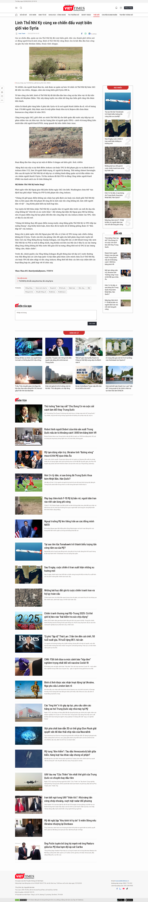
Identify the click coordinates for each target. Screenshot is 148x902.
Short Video (86, 15)
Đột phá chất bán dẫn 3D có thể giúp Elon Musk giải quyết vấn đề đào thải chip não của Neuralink (70, 730)
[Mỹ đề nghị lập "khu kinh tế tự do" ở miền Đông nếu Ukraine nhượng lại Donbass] (28, 828)
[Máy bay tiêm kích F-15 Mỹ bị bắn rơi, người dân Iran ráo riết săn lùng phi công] (118, 209)
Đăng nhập (128, 8)
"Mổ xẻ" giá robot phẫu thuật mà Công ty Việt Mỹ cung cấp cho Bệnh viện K (88, 360)
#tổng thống (28, 288)
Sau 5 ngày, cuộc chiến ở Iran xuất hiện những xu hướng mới (114, 141)
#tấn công (81, 288)
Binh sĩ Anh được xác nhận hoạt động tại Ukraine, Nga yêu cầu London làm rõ (69, 684)
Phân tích (21, 400)
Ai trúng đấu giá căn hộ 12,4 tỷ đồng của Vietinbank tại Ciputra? (119, 359)
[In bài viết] (85, 33)
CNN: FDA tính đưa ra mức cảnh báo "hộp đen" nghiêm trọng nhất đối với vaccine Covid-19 (67, 661)
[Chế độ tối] (121, 8)
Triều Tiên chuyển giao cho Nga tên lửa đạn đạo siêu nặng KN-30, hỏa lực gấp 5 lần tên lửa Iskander (28, 388)
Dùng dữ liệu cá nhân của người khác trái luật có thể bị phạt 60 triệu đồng (28, 359)
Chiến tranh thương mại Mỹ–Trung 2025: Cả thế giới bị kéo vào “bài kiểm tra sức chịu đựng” (68, 615)
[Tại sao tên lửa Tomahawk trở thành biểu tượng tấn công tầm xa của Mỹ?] (118, 101)
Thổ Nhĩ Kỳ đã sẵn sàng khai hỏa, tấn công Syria (36, 281)
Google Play (129, 900)
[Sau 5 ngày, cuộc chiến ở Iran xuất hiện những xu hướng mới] (118, 128)
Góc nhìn (32, 15)
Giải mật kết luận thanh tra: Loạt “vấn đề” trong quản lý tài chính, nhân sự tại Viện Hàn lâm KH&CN (119, 388)
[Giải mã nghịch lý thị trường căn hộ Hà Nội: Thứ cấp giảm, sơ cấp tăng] (58, 375)
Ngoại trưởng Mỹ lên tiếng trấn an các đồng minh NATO (69, 523)
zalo (120, 888)
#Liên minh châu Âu (41, 288)
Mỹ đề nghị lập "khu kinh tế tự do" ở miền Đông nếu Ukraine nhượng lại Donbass (70, 822)
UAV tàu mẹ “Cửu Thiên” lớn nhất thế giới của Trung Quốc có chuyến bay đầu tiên (70, 776)
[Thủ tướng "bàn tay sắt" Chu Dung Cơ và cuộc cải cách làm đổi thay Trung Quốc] (126, 241)
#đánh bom (72, 288)
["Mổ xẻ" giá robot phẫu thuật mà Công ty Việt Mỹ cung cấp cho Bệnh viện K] (89, 347)
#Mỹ (89, 288)
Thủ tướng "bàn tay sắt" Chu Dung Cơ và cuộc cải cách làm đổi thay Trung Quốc (112, 242)
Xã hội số (23, 15)
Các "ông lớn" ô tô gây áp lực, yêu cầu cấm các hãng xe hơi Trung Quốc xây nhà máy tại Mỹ (67, 707)
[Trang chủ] (16, 15)
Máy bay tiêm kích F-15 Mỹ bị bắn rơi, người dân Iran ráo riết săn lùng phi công (114, 222)
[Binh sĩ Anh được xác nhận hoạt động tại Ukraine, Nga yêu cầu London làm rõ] (28, 690)
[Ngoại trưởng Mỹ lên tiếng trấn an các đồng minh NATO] (28, 529)
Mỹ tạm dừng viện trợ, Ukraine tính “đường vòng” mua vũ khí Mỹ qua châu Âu (112, 274)
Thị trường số (73, 15)
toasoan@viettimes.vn (122, 881)
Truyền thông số (126, 15)
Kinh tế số (42, 15)
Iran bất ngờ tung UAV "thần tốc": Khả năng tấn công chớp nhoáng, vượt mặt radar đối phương (68, 799)
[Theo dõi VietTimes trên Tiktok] (127, 889)
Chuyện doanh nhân (109, 15)
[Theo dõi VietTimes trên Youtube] (124, 889)
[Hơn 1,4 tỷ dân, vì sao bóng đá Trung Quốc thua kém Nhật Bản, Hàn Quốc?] (118, 182)
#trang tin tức (29, 292)
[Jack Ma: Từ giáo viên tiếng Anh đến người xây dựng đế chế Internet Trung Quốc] (58, 347)
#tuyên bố (53, 288)
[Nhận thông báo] (116, 8)
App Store (121, 900)
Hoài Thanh (22, 33)
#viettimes (52, 292)
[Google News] (92, 33)
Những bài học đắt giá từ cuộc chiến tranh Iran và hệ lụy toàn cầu (114, 168)
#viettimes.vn (62, 292)
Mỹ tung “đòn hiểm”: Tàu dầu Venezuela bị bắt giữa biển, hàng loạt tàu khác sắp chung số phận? (70, 753)
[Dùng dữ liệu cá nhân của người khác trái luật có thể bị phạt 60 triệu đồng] (28, 347)
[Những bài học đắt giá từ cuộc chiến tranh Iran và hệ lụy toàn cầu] (118, 155)
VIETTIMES (74, 8)
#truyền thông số (41, 292)
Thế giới (96, 15)
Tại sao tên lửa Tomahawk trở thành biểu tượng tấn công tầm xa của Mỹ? (114, 114)
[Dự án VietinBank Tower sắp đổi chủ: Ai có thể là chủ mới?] (89, 375)
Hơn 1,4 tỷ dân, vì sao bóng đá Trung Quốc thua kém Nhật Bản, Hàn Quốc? (114, 195)
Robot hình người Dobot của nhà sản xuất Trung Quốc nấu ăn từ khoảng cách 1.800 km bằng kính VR (111, 258)
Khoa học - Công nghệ (57, 15)
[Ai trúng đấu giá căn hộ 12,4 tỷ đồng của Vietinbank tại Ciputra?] (119, 347)
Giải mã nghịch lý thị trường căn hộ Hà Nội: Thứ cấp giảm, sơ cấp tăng (57, 387)
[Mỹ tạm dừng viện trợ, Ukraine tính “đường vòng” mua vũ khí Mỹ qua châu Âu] (126, 273)
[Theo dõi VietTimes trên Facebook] (117, 888)
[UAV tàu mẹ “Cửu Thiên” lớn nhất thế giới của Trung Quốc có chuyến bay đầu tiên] (28, 782)
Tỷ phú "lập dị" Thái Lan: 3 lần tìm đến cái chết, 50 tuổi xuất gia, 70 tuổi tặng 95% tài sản (69, 638)
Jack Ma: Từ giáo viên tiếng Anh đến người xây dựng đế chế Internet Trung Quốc (58, 360)
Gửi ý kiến (92, 323)
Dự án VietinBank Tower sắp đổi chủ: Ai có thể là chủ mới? (89, 387)
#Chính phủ (62, 288)
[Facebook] (82, 33)
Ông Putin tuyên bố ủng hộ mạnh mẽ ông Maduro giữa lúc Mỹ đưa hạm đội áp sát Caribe (69, 845)
